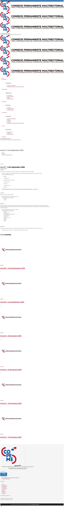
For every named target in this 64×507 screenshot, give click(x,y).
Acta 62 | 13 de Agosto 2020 (10, 437)
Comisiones (9, 120)
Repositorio (4, 493)
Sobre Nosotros (10, 95)
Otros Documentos (10, 109)
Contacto (3, 492)
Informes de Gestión (10, 108)
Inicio (3, 152)
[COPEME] (32, 11)
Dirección (1, 34)
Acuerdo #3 (2, 203)
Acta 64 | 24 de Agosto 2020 (10, 370)
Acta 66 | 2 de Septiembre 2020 (12, 302)
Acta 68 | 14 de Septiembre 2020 (12, 268)
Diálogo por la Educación (11, 85)
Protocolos (9, 107)
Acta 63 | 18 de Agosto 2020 (10, 403)
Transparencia (4, 488)
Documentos (4, 487)
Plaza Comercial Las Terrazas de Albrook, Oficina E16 (10, 477)
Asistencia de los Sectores (11, 118)
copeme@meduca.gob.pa (6, 478)
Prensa (3, 489)
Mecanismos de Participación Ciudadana (15, 123)
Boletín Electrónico (10, 134)
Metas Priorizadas (10, 98)
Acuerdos (8, 122)
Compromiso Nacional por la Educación (15, 86)
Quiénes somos (4, 486)
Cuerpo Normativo (10, 96)
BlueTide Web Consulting (35, 504)
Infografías (9, 133)
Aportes (8, 97)
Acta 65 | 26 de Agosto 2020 (10, 336)
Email (1, 33)
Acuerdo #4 (2, 226)
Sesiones (8, 119)
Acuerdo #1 (2, 169)
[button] (25, 169)
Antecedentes (4, 485)
